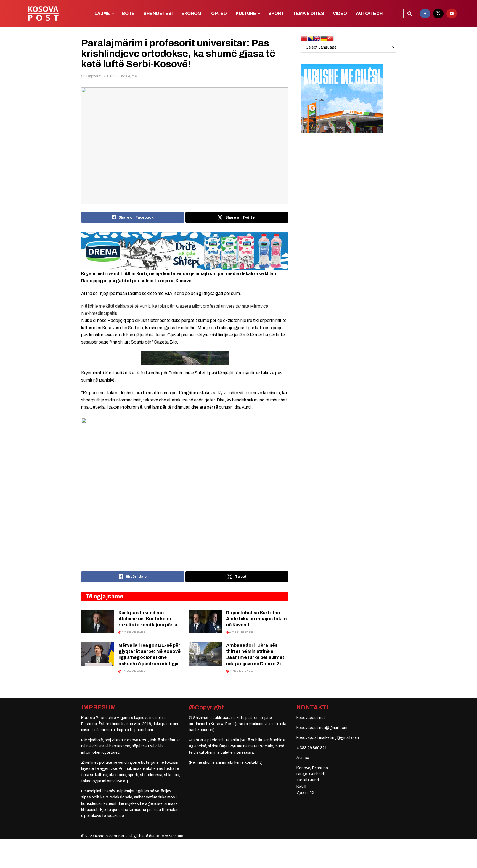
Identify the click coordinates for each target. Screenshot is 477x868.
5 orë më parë (133, 632)
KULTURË (246, 13)
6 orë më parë (241, 632)
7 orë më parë (241, 671)
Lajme (131, 76)
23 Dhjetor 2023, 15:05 (100, 76)
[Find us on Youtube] (451, 13)
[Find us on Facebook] (425, 13)
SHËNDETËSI (158, 13)
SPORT (276, 13)
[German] (323, 38)
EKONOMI (191, 13)
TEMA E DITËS (308, 13)
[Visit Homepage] (43, 13)
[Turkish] (330, 38)
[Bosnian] (310, 38)
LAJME (102, 13)
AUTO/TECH (369, 13)
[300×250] (342, 98)
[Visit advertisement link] (184, 251)
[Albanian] (304, 38)
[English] (317, 38)
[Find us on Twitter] (438, 13)
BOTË (128, 13)
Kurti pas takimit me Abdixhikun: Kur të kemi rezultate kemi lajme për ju (147, 618)
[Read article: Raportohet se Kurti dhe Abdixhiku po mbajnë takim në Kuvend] (205, 621)
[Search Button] (409, 13)
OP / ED (219, 13)
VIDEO (340, 13)
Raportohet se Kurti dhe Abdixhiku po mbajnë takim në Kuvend (256, 618)
